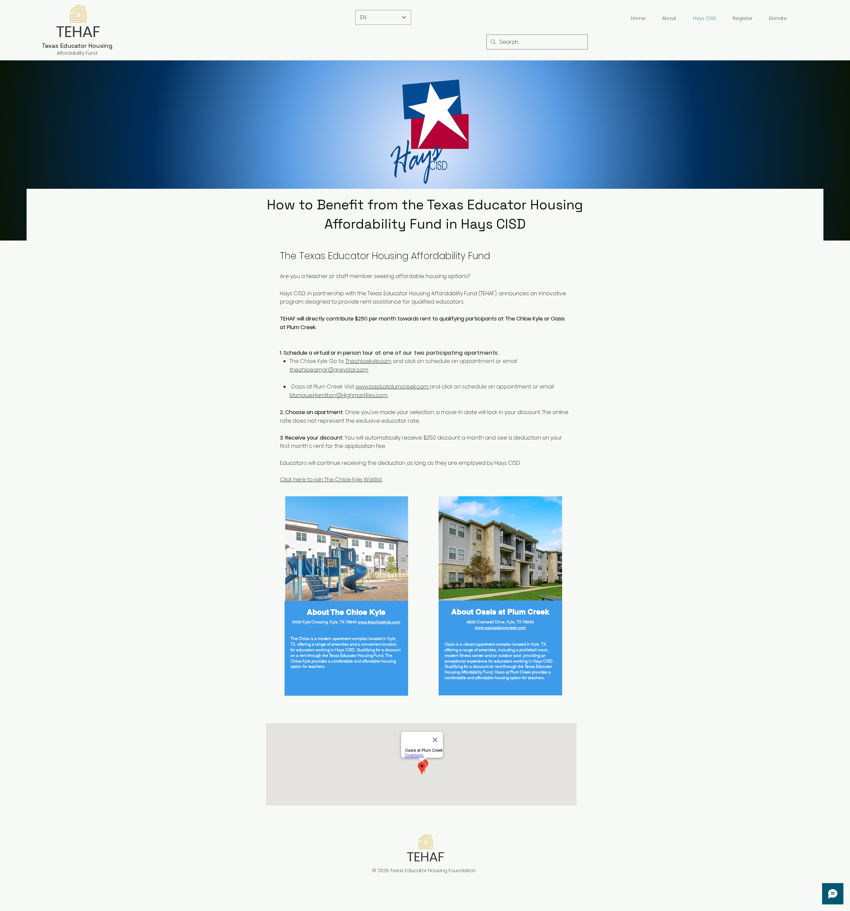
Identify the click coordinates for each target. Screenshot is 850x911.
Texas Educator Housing (77, 45)
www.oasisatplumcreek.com (393, 386)
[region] (348, 612)
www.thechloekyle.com (379, 621)
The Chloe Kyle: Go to (317, 361)
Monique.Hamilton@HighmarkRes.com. (339, 395)
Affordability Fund (77, 53)
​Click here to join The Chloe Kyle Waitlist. (331, 479)
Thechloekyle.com (368, 361)
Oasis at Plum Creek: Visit (323, 386)
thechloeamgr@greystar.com (329, 370)
